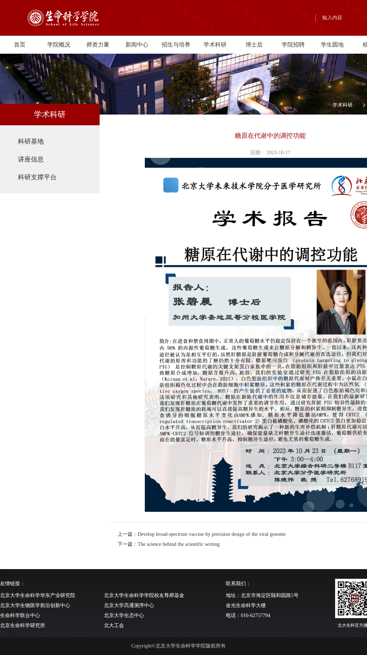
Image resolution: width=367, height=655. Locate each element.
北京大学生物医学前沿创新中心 (35, 605)
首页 (19, 45)
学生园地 (332, 45)
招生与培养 (176, 45)
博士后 (254, 45)
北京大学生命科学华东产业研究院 (37, 595)
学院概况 (58, 45)
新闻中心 (136, 45)
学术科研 (215, 45)
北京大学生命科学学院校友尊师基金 (144, 595)
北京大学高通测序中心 (129, 605)
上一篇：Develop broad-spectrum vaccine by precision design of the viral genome (202, 534)
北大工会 (114, 625)
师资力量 (97, 45)
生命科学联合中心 (20, 615)
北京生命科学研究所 (22, 625)
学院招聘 (293, 45)
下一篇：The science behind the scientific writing (169, 544)
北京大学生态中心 (124, 615)
